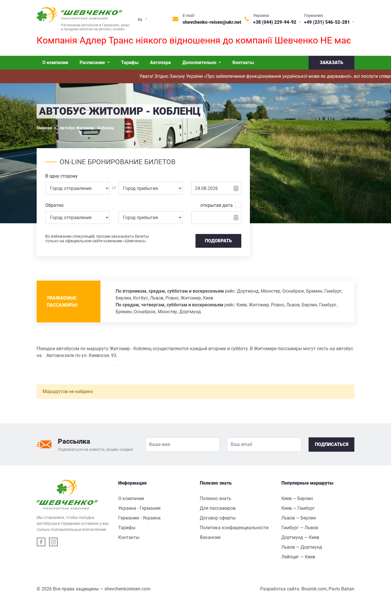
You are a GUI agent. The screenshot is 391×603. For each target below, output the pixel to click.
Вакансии (210, 537)
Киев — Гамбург (298, 508)
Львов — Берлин (298, 518)
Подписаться (331, 444)
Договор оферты (218, 518)
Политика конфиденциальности (234, 527)
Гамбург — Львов (299, 527)
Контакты (243, 62)
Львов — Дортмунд (301, 547)
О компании (55, 62)
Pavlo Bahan (341, 589)
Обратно (54, 205)
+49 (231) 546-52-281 (327, 22)
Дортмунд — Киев (300, 537)
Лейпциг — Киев (298, 557)
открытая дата (216, 205)
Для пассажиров (218, 508)
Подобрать (218, 240)
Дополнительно (200, 62)
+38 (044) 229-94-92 (275, 22)
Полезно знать (215, 498)
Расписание (93, 62)
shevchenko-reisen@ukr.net (212, 22)
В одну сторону (61, 176)
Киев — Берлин (297, 498)
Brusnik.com (314, 589)
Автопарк (160, 62)
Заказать (331, 62)
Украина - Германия (139, 508)
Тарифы (130, 62)
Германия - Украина (139, 518)
